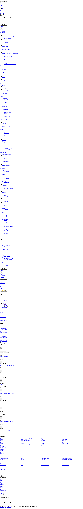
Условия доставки (3, 489)
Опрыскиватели (2, 444)
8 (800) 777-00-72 (2, 13)
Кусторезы (1, 440)
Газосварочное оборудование (25, 440)
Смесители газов (23, 445)
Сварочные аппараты (24, 437)
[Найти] (2, 29)
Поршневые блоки (44, 441)
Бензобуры (2, 448)
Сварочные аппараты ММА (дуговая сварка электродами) (29, 444)
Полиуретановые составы (66, 442)
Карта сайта (2, 507)
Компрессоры (44, 437)
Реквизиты (2, 485)
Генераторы (22, 456)
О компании (4, 7)
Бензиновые (43, 443)
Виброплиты (2, 457)
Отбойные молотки (3, 447)
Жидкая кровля (64, 438)
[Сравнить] (1, 362)
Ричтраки (43, 457)
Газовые (22, 458)
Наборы (1, 443)
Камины (22, 465)
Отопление (22, 463)
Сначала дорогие (2, 331)
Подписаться (2, 476)
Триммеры (1, 445)
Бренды (1, 479)
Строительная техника (3, 456)
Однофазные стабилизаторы (4, 471)
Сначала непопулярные (3, 329)
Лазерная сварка (23, 441)
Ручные (8, 432)
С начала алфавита (3, 327)
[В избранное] (1, 361)
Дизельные (22, 459)
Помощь (1, 487)
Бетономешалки (2, 459)
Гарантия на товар (3, 490)
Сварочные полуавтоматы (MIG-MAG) (26, 438)
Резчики (1, 452)
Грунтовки (63, 441)
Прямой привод (44, 440)
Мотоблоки (2, 441)
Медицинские (44, 444)
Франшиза (1, 480)
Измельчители (2, 438)
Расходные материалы (65, 465)
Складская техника (44, 456)
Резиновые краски (64, 439)
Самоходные (43, 459)
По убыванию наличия (3, 333)
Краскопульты (64, 457)
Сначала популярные (3, 330)
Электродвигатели (44, 442)
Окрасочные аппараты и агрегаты (67, 459)
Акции (1, 478)
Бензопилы (2, 449)
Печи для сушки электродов (25, 442)
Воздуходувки (2, 450)
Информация (2, 484)
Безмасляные (43, 439)
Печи (21, 466)
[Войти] (0, 285)
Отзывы (3, 8)
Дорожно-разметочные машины (67, 458)
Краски (63, 437)
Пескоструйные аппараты (45, 465)
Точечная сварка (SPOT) (24, 446)
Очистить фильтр (6, 352)
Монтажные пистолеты (65, 463)
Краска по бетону (64, 440)
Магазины (1, 486)
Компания (1, 481)
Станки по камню (3, 466)
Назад (5, 304)
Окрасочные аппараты (65, 456)
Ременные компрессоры (45, 438)
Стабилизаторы (2, 469)
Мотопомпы (2, 442)
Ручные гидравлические (45, 458)
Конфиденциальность (8, 507)
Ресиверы (43, 445)
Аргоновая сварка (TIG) (24, 439)
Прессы (7, 431)
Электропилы (2, 446)
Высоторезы (2, 451)
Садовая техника (2, 437)
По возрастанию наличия (4, 332)
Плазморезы (23, 443)
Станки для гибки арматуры (4, 458)
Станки (4, 429)
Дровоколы (2, 453)
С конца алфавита (3, 328)
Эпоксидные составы (65, 443)
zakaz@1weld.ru (4, 307)
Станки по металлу (7, 430)
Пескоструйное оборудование (46, 463)
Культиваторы (2, 439)
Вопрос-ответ (2, 491)
